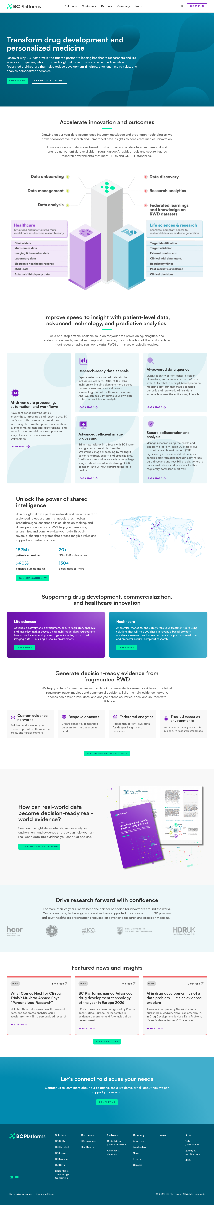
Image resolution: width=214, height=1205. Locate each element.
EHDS (188, 1159)
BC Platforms (173, 1193)
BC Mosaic (61, 1158)
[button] (70, 6)
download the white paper (39, 846)
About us (138, 1141)
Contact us (17, 80)
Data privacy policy (20, 1193)
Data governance (192, 1142)
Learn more (18, 446)
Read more (17, 1024)
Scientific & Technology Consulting (62, 1174)
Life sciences (88, 1141)
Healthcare (87, 1146)
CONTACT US (197, 6)
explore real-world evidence (107, 753)
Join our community (32, 578)
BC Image (60, 1153)
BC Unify (60, 1141)
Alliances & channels (113, 1152)
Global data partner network (116, 1142)
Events (137, 1158)
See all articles (107, 1041)
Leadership (139, 1146)
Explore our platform (49, 80)
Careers (137, 1164)
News (15, 983)
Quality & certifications (193, 1152)
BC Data (60, 1164)
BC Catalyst (62, 1146)
